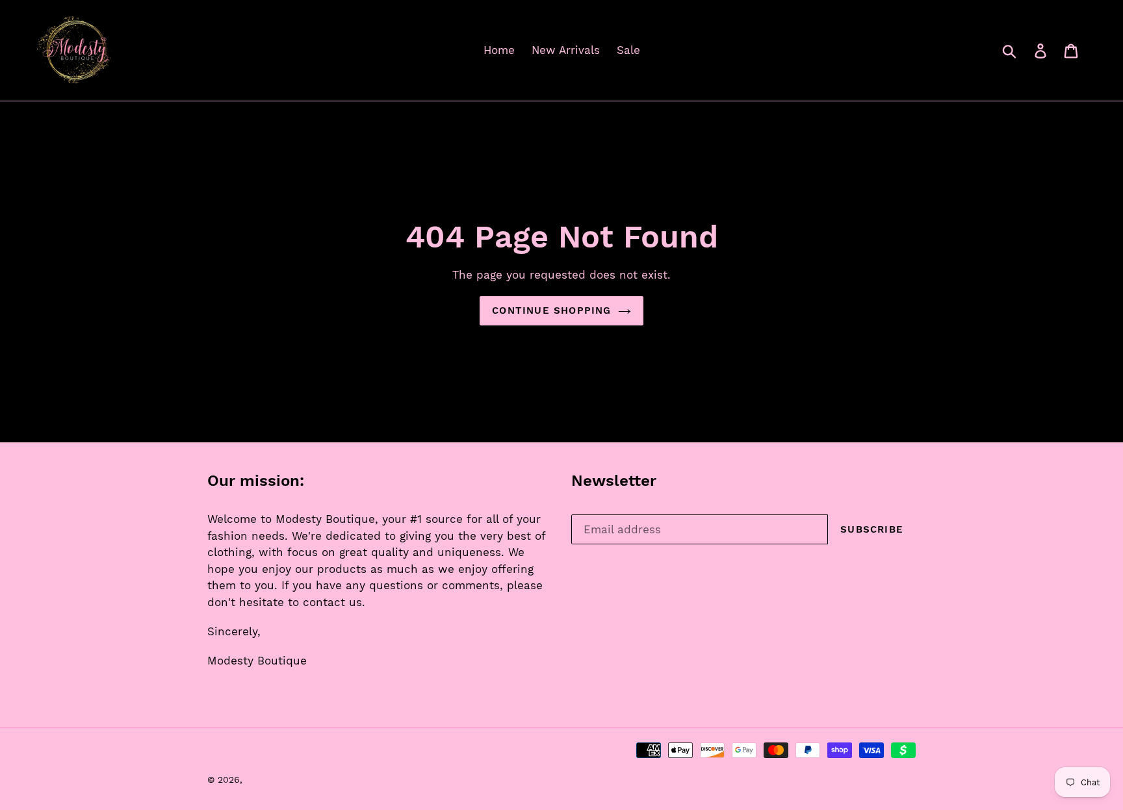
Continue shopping (551, 310)
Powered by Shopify (376, 779)
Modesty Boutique (287, 779)
